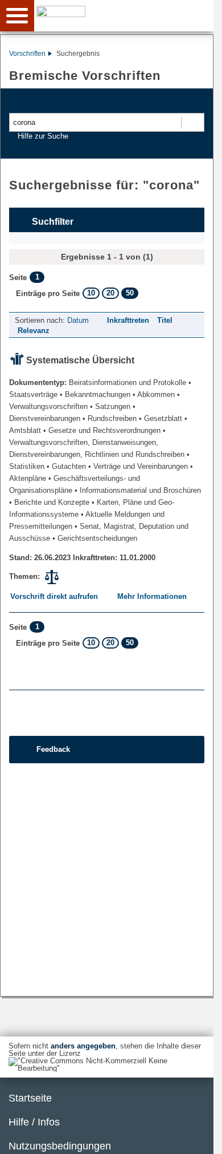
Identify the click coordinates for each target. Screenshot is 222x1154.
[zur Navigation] (17, 15)
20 (110, 293)
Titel (164, 320)
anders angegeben (83, 1046)
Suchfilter (52, 221)
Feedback (53, 749)
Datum (78, 320)
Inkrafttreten (128, 320)
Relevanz (34, 330)
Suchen (192, 122)
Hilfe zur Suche (43, 136)
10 (91, 293)
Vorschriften (27, 54)
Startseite (30, 1098)
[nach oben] (195, 1136)
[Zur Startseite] (127, 15)
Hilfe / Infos (34, 1122)
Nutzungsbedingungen (60, 1146)
